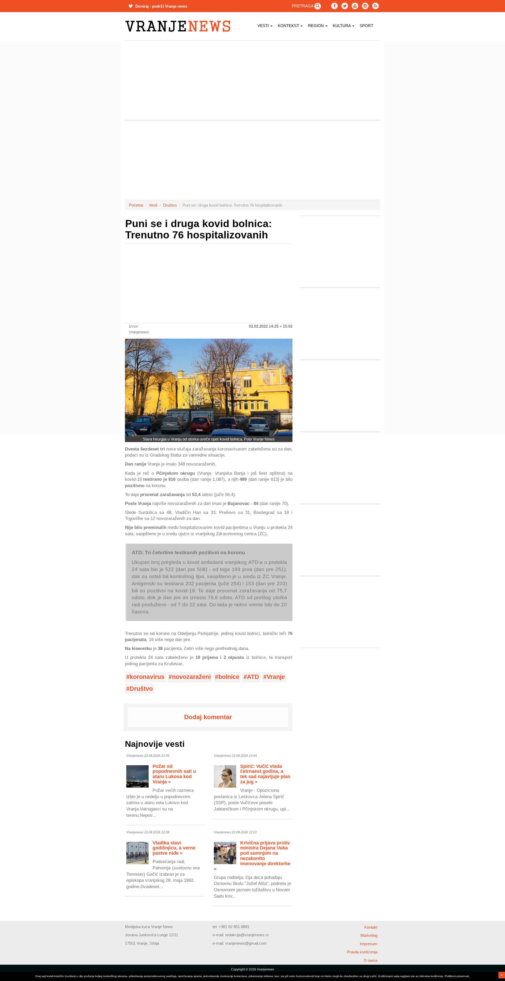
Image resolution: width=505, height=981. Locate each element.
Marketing (368, 935)
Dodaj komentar (208, 716)
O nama (370, 960)
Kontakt (370, 927)
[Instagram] (365, 6)
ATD (253, 677)
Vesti (263, 25)
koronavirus (147, 677)
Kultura (342, 25)
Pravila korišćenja (362, 952)
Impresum (368, 944)
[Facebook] (334, 6)
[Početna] (179, 26)
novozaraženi (191, 677)
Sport (366, 25)
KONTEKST (289, 25)
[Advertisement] (100, 120)
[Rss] (375, 6)
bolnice (228, 677)
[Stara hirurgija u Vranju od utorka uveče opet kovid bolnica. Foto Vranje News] (208, 387)
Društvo (170, 205)
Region (316, 25)
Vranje (276, 677)
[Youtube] (355, 6)
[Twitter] (344, 6)
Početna (136, 205)
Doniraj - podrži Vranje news (160, 6)
